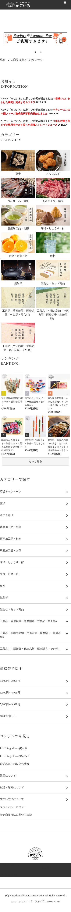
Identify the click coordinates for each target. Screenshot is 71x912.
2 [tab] (38, 51)
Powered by (16, 902)
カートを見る (44, 868)
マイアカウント (10, 865)
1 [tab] (33, 51)
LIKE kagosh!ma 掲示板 (13, 748)
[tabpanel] (35, 38)
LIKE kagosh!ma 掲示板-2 (15, 756)
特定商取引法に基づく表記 (16, 814)
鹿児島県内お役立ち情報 (14, 763)
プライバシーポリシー (13, 807)
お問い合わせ (9, 874)
